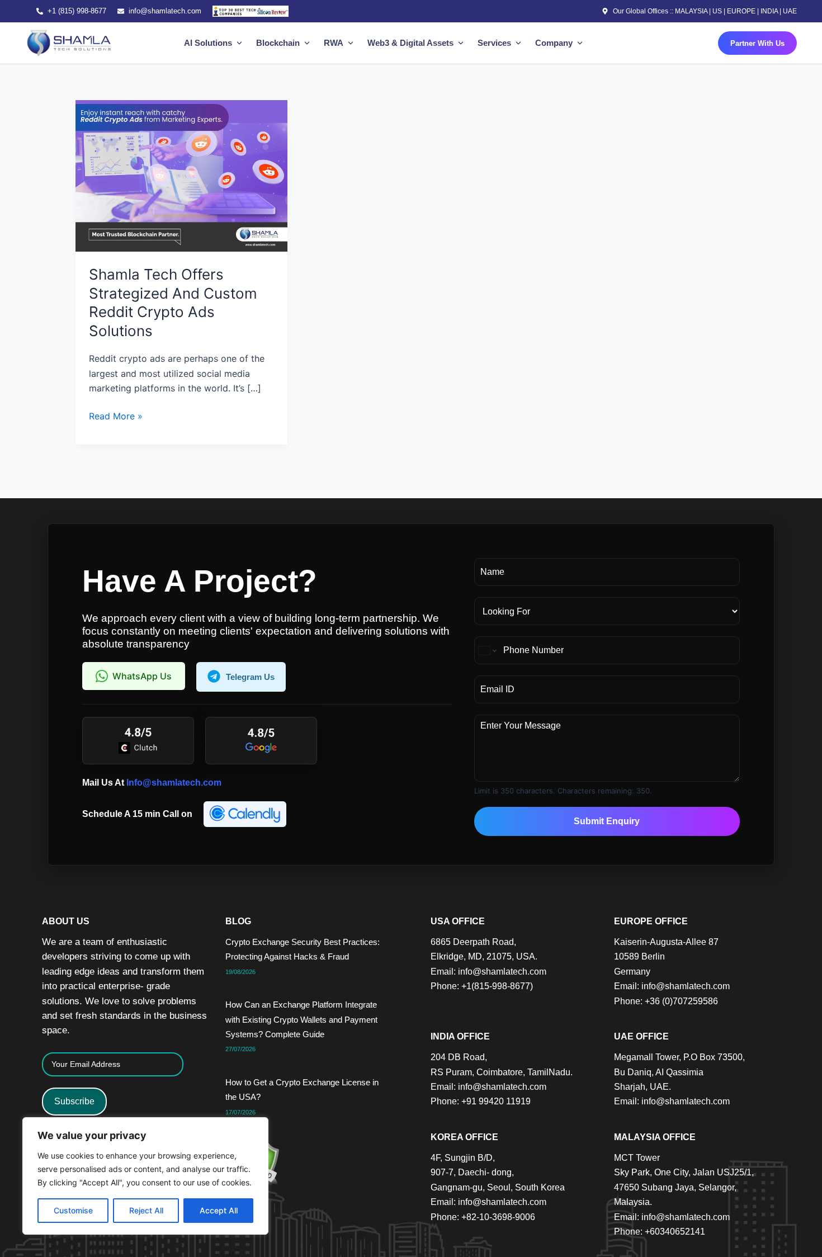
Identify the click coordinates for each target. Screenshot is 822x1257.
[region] (145, 1176)
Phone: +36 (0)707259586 (666, 1001)
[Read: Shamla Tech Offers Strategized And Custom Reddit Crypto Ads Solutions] (181, 175)
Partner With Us (757, 43)
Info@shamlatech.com (173, 782)
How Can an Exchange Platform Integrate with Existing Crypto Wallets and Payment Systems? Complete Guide (301, 1019)
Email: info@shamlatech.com (488, 971)
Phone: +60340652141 (659, 1231)
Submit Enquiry (607, 821)
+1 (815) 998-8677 (77, 11)
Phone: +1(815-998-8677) (482, 986)
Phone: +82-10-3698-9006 (483, 1217)
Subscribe (74, 1101)
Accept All (219, 1210)
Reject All (146, 1210)
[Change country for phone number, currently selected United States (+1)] (486, 650)
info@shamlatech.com (165, 11)
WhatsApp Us (142, 676)
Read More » (116, 415)
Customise (73, 1210)
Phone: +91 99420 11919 (481, 1101)
